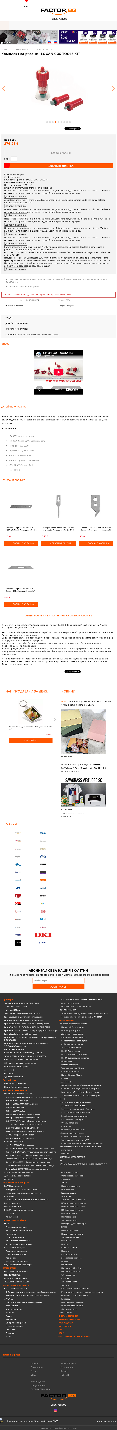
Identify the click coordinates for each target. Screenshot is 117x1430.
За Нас (34, 1371)
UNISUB (63, 1227)
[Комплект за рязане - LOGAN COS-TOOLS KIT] (58, 89)
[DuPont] (43, 911)
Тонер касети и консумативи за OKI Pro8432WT (82, 1017)
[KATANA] (43, 841)
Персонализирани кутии (72, 1302)
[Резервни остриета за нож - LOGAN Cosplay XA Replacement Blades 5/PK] (58, 506)
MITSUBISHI (66, 1150)
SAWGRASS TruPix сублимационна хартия (80, 1088)
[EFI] (18, 888)
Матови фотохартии (70, 1030)
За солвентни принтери (72, 1119)
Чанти (8, 1336)
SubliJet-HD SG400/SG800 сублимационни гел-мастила (30, 1148)
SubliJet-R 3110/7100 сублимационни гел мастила (28, 1155)
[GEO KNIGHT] (43, 903)
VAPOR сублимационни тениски (18, 1172)
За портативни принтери (17, 1100)
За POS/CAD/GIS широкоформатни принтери (26, 1121)
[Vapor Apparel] (43, 856)
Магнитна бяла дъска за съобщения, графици (82, 1292)
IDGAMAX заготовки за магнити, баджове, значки (28, 1295)
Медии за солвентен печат (72, 1133)
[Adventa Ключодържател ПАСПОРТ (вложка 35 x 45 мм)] (30, 712)
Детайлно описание (17, 323)
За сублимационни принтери (74, 1116)
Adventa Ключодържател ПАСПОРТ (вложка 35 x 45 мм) (30, 728)
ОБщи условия (38, 1385)
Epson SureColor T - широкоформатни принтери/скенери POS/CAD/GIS (30, 1038)
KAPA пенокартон (12, 1203)
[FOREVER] (18, 856)
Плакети (65, 1251)
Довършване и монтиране (21, 49)
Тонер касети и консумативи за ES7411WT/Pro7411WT (85, 1013)
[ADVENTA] (18, 896)
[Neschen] (18, 864)
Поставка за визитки (70, 1271)
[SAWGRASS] (18, 841)
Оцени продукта (67, 305)
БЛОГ (61, 1333)
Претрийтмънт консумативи (17, 1087)
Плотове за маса (68, 1217)
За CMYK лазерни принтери (73, 1105)
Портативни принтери (14, 1049)
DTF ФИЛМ (9, 1179)
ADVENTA (8, 1299)
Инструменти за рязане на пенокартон (23, 1193)
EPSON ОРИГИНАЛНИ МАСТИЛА (19, 1093)
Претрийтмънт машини (15, 1083)
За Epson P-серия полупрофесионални (23, 1114)
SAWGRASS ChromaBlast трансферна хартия (80, 1095)
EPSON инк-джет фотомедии (74, 1054)
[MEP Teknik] (43, 927)
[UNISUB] (43, 888)
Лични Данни (38, 1381)
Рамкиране (9, 1196)
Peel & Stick (11, 1258)
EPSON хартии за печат (70, 1047)
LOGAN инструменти (44, 49)
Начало (4, 49)
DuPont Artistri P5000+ (70, 1003)
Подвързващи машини (16, 1227)
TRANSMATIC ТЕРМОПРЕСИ (16, 1281)
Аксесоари (9, 1070)
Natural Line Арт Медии (71, 1075)
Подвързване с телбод (16, 1254)
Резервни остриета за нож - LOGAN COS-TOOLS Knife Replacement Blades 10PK (21, 529)
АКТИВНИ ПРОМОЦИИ (69, 1319)
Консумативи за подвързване (19, 1244)
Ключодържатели (14, 1309)
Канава (64, 1078)
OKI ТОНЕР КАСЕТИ (68, 1010)
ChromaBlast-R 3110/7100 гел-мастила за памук (27, 1169)
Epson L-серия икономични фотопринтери (23, 1020)
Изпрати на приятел (14, 305)
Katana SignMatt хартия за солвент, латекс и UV (82, 1143)
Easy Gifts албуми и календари (18, 1264)
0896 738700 (59, 19)
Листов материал (69, 1220)
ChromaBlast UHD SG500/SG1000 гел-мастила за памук (30, 1165)
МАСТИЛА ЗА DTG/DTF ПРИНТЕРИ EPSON (24, 1124)
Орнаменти (66, 1264)
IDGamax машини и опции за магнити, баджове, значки (31, 1292)
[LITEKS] (18, 872)
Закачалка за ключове (71, 1258)
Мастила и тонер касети (15, 1090)
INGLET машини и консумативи (18, 1210)
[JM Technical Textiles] (43, 864)
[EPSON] (43, 833)
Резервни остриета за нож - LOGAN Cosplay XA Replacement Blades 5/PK (58, 528)
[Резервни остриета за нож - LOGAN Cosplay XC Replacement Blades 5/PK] (21, 567)
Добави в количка (23, 543)
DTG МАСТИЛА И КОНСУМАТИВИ (76, 1006)
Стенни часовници (14, 1326)
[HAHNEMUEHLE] (18, 849)
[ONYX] (18, 927)
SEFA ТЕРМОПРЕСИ (12, 1275)
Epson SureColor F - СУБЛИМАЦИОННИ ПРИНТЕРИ (27, 1027)
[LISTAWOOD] (43, 896)
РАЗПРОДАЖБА (65, 1322)
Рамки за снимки (69, 1247)
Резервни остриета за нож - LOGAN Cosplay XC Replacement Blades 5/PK (21, 589)
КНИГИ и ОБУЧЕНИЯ (68, 1316)
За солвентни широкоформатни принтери (25, 1131)
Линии (64, 1182)
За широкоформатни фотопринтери (22, 1117)
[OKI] (43, 935)
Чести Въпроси (68, 1363)
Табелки (65, 1285)
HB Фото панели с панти (72, 1210)
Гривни (64, 1261)
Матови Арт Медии (69, 1064)
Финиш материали (69, 1122)
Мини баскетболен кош (72, 1305)
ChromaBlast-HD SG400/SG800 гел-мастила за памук (29, 1158)
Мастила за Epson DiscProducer (20, 1134)
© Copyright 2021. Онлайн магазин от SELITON (58, 1428)
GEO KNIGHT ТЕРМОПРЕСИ (16, 1271)
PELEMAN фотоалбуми (14, 1247)
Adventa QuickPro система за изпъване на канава (26, 1199)
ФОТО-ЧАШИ (66, 1312)
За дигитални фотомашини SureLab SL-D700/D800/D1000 (31, 1097)
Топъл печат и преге (15, 1237)
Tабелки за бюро (69, 1275)
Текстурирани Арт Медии (72, 1068)
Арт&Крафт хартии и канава (73, 1037)
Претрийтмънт (10, 1080)
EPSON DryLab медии (70, 1051)
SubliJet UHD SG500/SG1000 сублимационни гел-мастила (31, 1152)
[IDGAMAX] (43, 943)
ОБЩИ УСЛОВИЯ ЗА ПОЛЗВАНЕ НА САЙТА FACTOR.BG (32, 334)
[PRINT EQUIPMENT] (18, 935)
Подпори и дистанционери (73, 1223)
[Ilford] (43, 849)
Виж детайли (30, 740)
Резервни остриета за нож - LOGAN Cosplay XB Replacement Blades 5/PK (96, 528)
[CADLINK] (43, 919)
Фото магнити (12, 1305)
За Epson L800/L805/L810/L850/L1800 (22, 1104)
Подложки (10, 1333)
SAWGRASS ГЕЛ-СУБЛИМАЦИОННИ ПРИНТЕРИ (25, 1056)
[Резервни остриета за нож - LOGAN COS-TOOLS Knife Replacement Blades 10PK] (21, 506)
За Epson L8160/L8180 (15, 1111)
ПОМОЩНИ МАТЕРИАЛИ (15, 1278)
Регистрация (66, 1367)
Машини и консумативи (17, 1261)
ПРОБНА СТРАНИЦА (41, 1389)
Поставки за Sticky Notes (72, 1268)
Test (60, 1329)
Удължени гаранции (13, 1076)
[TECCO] (43, 880)
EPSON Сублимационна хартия (75, 1058)
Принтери (8, 999)
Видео (9, 317)
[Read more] (86, 732)
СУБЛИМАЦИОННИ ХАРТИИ (73, 1129)
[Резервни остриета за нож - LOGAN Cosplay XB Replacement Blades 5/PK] (96, 506)
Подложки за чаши (69, 1230)
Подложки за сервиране (72, 1234)
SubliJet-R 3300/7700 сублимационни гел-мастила (28, 1162)
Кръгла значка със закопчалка (75, 1288)
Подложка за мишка (70, 1186)
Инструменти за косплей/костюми (21, 1189)
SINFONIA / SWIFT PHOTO (17, 1006)
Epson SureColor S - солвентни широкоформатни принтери (31, 1030)
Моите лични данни (107, 1421)
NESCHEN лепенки (12, 1206)
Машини (10, 1213)
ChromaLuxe (65, 1196)
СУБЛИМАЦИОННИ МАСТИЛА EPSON (23, 1128)
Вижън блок (11, 1319)
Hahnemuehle (66, 1061)
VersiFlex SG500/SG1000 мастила (20, 1145)
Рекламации (37, 1367)
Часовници (66, 1240)
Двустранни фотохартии (72, 1034)
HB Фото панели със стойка (73, 1206)
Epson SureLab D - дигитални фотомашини (23, 1017)
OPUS (6, 1223)
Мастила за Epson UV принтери (20, 1138)
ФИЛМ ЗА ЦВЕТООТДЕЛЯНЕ (72, 1157)
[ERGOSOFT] (18, 919)
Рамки (9, 1316)
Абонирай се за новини (73, 814)
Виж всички (66, 816)
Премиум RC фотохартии (72, 1027)
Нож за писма (67, 1189)
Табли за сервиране (70, 1237)
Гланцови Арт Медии (70, 1071)
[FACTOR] (18, 833)
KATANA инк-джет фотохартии (73, 1023)
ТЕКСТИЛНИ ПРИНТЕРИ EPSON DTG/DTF (22, 1013)
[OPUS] (18, 903)
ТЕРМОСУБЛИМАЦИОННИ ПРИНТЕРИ (21, 1003)
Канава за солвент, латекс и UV (75, 1136)
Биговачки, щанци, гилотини (19, 1230)
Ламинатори (11, 1234)
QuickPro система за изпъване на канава (24, 1302)
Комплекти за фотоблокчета (18, 1240)
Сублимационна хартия (72, 1044)
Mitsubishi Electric (13, 1010)
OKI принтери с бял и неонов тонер (20, 1063)
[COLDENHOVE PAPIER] (18, 880)
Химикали (65, 1179)
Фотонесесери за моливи (72, 1175)
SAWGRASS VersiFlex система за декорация (23, 1052)
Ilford (62, 1099)
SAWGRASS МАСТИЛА (13, 1141)
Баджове (10, 1312)
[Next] (112, 38)
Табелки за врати (69, 1281)
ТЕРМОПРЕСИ (9, 1268)
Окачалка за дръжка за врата (74, 1295)
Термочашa (11, 1329)
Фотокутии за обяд (69, 1172)
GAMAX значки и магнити (15, 1288)
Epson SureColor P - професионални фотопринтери (27, 1023)
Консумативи (12, 1217)
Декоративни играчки (16, 1322)
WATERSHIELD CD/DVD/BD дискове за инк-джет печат (83, 1164)
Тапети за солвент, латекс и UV (75, 1140)
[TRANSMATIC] (18, 911)
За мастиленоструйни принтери (75, 1112)
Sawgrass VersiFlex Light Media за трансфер (80, 1092)
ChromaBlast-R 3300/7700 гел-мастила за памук (82, 999)
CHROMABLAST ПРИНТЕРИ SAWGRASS (21, 1059)
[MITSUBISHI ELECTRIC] (18, 943)
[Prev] (4, 38)
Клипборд (65, 1299)
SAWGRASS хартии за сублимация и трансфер (80, 1085)
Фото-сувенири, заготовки (16, 1285)
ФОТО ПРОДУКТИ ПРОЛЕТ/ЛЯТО (73, 1336)
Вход (33, 1374)
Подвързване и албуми (14, 1220)
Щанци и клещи (68, 1193)
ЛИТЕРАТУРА (64, 1326)
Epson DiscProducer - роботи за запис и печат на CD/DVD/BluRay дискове (26, 1044)
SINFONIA (65, 1153)
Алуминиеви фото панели (73, 1199)
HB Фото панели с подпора (73, 1203)
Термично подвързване (16, 1251)
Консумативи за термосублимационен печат (80, 1146)
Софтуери (8, 1073)
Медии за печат (66, 1020)
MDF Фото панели (69, 1213)
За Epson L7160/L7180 (15, 1107)
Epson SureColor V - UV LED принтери (20, 1034)
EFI (61, 1160)
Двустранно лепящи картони (17, 1175)
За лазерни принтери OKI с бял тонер (78, 1109)
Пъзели (64, 1244)
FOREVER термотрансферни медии (75, 1102)
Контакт (64, 1371)
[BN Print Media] (43, 872)
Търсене (64, 1374)
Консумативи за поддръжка (16, 1066)
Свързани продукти (16, 329)
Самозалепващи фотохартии (74, 1040)
